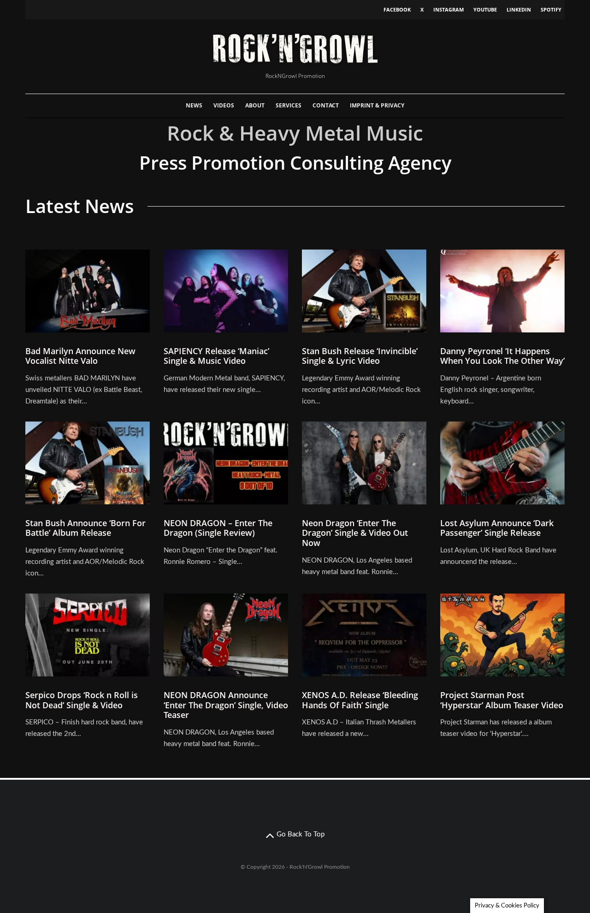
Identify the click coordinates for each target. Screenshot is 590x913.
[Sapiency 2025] (226, 290)
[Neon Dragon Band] (364, 462)
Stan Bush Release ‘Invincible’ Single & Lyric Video (360, 356)
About (255, 105)
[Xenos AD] (364, 634)
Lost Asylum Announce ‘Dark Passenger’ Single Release (497, 528)
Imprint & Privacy (377, 105)
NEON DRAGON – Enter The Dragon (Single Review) (218, 528)
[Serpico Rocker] (87, 634)
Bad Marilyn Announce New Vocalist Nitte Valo (80, 356)
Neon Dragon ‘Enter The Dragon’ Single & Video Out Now (355, 533)
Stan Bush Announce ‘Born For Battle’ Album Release (85, 528)
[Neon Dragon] (226, 634)
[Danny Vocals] (502, 290)
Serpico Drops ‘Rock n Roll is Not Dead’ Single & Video (81, 700)
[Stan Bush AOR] (87, 462)
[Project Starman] (502, 634)
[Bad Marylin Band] (87, 290)
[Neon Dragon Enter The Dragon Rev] (226, 462)
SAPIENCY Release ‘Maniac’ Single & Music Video (216, 356)
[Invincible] (364, 290)
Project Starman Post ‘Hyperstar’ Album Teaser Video (501, 700)
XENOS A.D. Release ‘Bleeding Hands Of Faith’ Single (360, 700)
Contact (326, 105)
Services (288, 105)
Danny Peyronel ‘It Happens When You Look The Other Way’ (502, 356)
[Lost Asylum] (502, 462)
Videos (223, 105)
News (194, 105)
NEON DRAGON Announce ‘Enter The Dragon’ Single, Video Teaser (226, 705)
